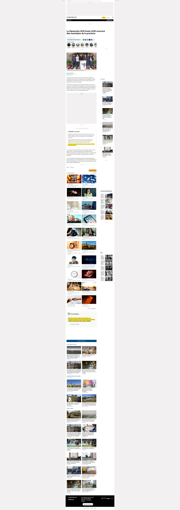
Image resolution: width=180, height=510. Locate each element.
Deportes (69, 20)
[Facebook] (85, 40)
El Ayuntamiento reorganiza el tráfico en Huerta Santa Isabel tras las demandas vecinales (88, 462)
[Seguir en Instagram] (106, 498)
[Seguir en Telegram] (105, 498)
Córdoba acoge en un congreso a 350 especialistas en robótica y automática (73, 404)
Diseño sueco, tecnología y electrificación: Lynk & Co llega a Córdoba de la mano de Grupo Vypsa (103, 207)
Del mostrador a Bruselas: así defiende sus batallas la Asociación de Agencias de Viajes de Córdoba (103, 212)
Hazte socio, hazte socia (74, 324)
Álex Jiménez (68, 450)
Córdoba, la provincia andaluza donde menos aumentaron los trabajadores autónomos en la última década (88, 434)
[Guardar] (94, 40)
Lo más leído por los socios (71, 344)
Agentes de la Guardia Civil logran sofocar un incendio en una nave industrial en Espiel (88, 476)
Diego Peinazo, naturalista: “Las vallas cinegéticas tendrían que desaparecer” (103, 257)
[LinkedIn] (92, 40)
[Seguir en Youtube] (108, 498)
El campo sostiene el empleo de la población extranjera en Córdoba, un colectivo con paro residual (74, 420)
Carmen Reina (84, 373)
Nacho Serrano (84, 449)
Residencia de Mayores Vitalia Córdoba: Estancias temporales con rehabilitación (103, 201)
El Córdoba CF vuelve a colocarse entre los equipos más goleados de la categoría (74, 448)
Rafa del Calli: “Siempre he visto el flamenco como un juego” (103, 263)
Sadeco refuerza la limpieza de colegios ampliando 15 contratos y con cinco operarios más (88, 489)
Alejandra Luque (69, 373)
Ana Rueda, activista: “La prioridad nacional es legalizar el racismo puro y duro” (103, 273)
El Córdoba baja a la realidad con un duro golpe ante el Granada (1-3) (89, 448)
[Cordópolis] (73, 497)
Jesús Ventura (69, 478)
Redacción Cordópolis (70, 73)
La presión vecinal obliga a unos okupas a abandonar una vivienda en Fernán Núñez (74, 476)
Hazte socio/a (104, 17)
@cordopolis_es (69, 75)
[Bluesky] (87, 40)
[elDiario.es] (73, 499)
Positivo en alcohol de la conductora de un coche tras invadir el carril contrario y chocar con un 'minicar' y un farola (89, 371)
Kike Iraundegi (84, 422)
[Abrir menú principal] (112, 17)
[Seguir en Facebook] (104, 498)
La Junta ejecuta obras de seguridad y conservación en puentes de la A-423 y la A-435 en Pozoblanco (74, 389)
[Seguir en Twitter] (103, 498)
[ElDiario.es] (110, 20)
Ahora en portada (70, 408)
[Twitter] (89, 40)
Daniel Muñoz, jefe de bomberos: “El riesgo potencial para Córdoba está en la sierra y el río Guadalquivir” (103, 268)
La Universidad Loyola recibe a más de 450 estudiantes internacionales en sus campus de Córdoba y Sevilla (89, 404)
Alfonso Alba (68, 359)
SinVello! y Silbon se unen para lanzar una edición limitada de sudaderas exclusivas (102, 217)
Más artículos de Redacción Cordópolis (74, 376)
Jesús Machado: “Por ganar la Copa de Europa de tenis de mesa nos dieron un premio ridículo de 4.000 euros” (103, 279)
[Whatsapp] (83, 40)
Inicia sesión (108, 17)
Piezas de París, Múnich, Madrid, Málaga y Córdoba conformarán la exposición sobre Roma (73, 462)
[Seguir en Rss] (112, 498)
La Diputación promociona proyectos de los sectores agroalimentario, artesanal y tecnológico (87, 390)
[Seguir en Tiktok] (109, 498)
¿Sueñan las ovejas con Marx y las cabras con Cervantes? (88, 355)
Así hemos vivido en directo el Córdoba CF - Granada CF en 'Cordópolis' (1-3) (107, 142)
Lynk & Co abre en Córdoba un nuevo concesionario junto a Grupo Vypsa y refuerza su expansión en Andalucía (103, 196)
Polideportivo (72, 167)
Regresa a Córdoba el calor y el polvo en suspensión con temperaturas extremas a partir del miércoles (89, 420)
